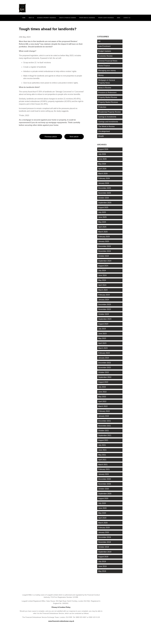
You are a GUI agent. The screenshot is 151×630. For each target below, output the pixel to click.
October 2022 (103, 372)
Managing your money (107, 70)
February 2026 (104, 178)
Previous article (51, 137)
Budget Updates (104, 51)
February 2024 (104, 295)
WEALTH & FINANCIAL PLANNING (67, 17)
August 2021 (103, 440)
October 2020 (103, 489)
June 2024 (102, 275)
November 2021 (104, 426)
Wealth (101, 136)
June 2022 (102, 392)
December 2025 (104, 188)
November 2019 (104, 542)
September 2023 (104, 319)
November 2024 (104, 251)
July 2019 (102, 561)
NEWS (118, 17)
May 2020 (102, 513)
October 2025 (103, 198)
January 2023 (103, 358)
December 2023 (104, 304)
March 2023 (103, 348)
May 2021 (102, 455)
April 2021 (102, 460)
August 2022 (103, 382)
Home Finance (104, 66)
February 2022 (104, 411)
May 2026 (102, 164)
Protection (102, 107)
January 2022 (103, 416)
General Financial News (107, 61)
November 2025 (104, 193)
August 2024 (103, 266)
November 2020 (104, 484)
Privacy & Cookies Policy (61, 607)
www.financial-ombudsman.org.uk (61, 621)
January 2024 (103, 300)
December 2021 (104, 421)
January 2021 (103, 474)
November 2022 (104, 367)
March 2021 (103, 464)
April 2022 (102, 401)
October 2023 (103, 314)
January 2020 (103, 532)
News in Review (104, 88)
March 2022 (103, 406)
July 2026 (102, 154)
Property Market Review (107, 97)
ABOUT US (31, 17)
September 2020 (104, 494)
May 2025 (102, 222)
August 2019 (103, 557)
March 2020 (103, 523)
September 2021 (104, 435)
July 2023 (102, 329)
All (99, 41)
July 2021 (102, 445)
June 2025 (102, 217)
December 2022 (104, 363)
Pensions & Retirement (107, 92)
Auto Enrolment (104, 46)
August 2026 (103, 149)
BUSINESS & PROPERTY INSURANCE (46, 17)
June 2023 (102, 334)
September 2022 (104, 377)
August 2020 (103, 498)
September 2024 (104, 261)
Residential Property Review (109, 112)
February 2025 (104, 237)
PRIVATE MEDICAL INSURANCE (87, 17)
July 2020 (102, 503)
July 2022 (102, 387)
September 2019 (104, 552)
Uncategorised (104, 131)
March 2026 (103, 173)
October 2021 (103, 430)
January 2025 (103, 241)
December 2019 (104, 537)
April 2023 (102, 343)
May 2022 (102, 397)
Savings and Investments (108, 122)
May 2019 (102, 571)
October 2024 (103, 256)
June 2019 (102, 566)
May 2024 (102, 280)
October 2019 (103, 547)
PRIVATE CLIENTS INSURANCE (106, 17)
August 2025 (103, 207)
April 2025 (102, 227)
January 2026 (103, 183)
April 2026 (102, 169)
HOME (23, 17)
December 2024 (104, 246)
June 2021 (102, 450)
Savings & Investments (107, 117)
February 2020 (104, 527)
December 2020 (104, 479)
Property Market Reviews (108, 102)
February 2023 (104, 353)
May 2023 (102, 338)
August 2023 (103, 324)
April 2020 (102, 518)
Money (101, 75)
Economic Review (105, 56)
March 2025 (103, 232)
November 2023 (104, 309)
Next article (74, 137)
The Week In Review (106, 126)
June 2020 (102, 508)
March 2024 (103, 290)
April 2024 (102, 285)
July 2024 (102, 270)
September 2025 (104, 203)
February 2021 (104, 469)
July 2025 (102, 212)
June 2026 (102, 159)
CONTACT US (126, 17)
